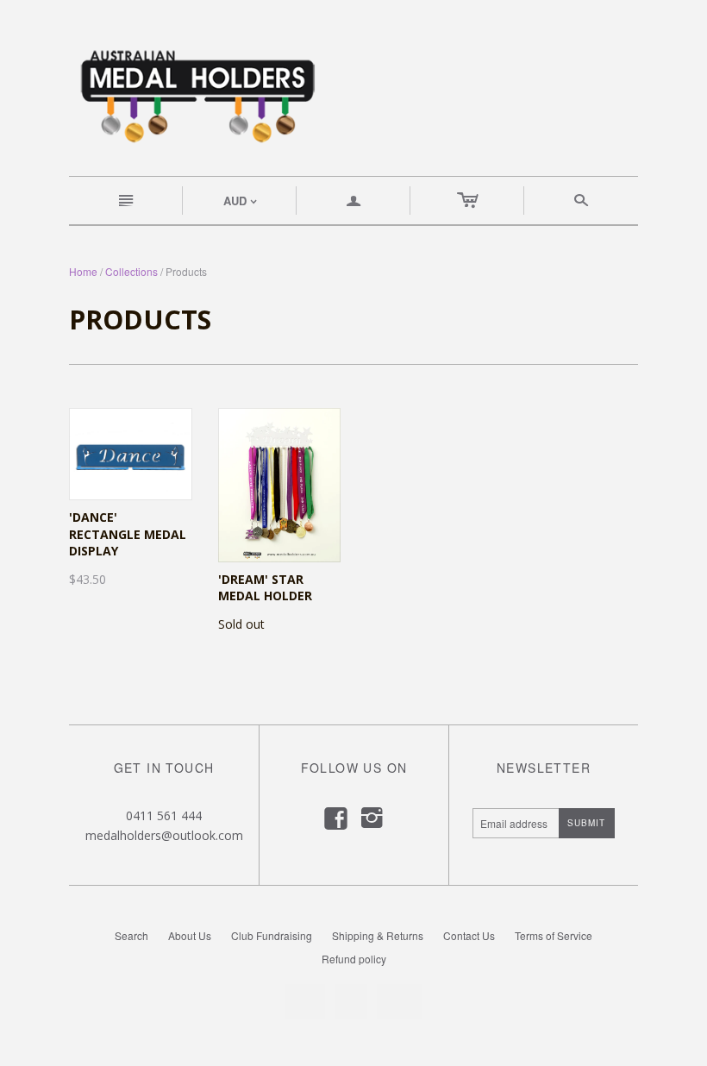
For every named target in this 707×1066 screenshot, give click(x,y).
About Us (189, 935)
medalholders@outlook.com (164, 835)
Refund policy (354, 958)
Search (131, 935)
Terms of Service (553, 935)
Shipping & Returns (377, 935)
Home (83, 271)
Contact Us (469, 935)
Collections (131, 271)
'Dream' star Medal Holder (265, 588)
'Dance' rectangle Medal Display (127, 534)
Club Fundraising (271, 935)
